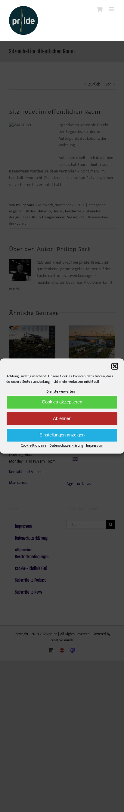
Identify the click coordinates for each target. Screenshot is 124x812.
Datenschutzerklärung (66, 445)
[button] (115, 366)
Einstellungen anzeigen (62, 435)
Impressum (94, 445)
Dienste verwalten (60, 391)
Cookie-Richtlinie (33, 445)
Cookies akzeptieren (62, 402)
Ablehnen (62, 418)
